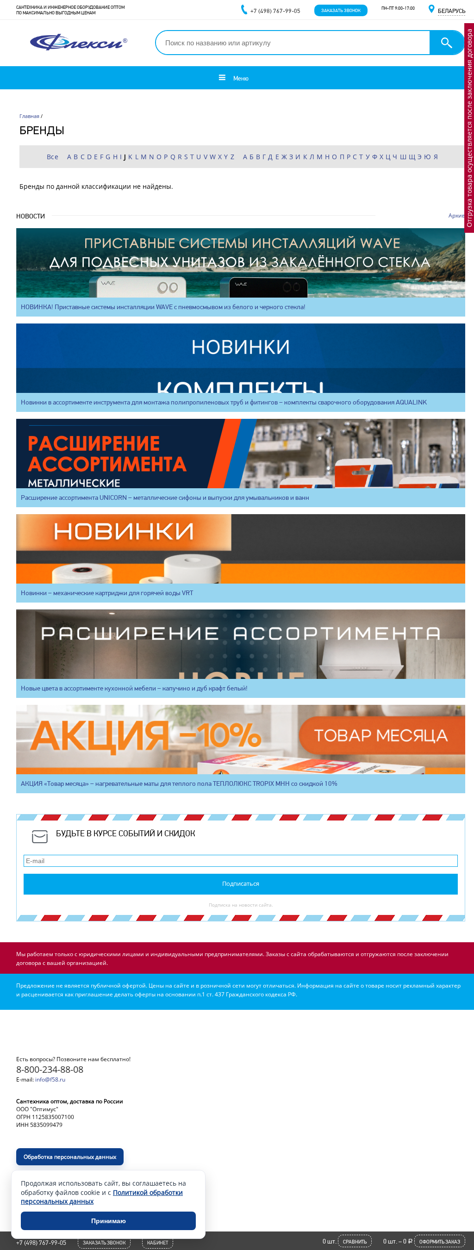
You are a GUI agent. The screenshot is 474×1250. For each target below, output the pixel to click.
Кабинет (157, 1242)
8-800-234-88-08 (49, 1069)
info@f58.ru (50, 1079)
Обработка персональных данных (70, 1157)
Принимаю (108, 1221)
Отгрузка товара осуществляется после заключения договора (469, 128)
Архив (457, 215)
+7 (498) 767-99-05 (41, 1242)
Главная (29, 115)
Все (53, 156)
